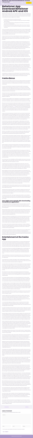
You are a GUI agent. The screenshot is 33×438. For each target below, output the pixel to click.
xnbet (14, 106)
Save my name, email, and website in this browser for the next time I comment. (14, 429)
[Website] (26, 426)
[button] (22, 3)
